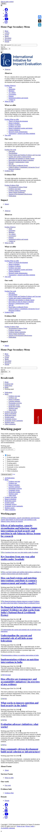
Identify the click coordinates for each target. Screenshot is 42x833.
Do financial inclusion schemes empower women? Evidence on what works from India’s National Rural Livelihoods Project (21, 611)
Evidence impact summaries (17, 190)
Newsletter (8, 38)
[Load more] (13, 474)
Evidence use (13, 398)
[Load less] (14, 474)
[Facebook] (6, 10)
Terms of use (21, 826)
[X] (6, 13)
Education (12, 151)
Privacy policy (30, 826)
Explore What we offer (12, 119)
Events (7, 34)
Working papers (9, 422)
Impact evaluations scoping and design (20, 128)
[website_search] (2, 452)
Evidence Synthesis (15, 125)
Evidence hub (9, 384)
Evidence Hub (9, 171)
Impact (7, 204)
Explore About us (10, 85)
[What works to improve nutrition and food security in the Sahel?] (21, 709)
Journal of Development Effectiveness (20, 194)
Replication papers (10, 415)
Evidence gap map (14, 396)
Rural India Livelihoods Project (18, 165)
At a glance (12, 92)
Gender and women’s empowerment (20, 157)
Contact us (12, 99)
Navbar (4, 3)
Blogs (6, 31)
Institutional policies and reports (18, 98)
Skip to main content (7, 1)
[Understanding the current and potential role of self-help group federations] (21, 645)
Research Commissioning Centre (19, 162)
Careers (7, 33)
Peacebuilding (13, 153)
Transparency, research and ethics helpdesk (22, 133)
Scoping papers (9, 417)
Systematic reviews (11, 419)
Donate (7, 41)
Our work (8, 135)
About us (7, 69)
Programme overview (15, 403)
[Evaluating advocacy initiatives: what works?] (21, 731)
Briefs (6, 387)
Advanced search (6, 447)
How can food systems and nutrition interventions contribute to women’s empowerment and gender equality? (19, 580)
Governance (12, 94)
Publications (12, 196)
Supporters (12, 89)
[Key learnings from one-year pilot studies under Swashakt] (21, 563)
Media (7, 36)
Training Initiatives (14, 130)
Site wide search (6, 45)
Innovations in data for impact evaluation (21, 160)
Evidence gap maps (15, 126)
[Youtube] (6, 19)
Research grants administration (18, 132)
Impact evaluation (14, 123)
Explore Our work (10, 149)
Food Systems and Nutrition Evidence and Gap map (25, 155)
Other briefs (12, 410)
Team (10, 87)
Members (11, 91)
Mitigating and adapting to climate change (21, 158)
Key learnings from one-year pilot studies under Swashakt (18, 557)
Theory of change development (18, 121)
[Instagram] (6, 22)
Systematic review (14, 405)
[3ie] (21, 66)
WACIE (11, 164)
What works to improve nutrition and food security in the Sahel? (19, 704)
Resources (8, 40)
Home (6, 382)
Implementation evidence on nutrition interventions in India (20, 660)
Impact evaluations (10, 413)
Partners (11, 96)
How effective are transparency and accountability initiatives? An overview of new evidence (20, 682)
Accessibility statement (8, 828)
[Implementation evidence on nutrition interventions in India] (21, 666)
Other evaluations (10, 424)
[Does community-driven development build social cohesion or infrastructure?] (21, 756)
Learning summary (14, 401)
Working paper (13, 408)
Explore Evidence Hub (12, 185)
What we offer (9, 101)
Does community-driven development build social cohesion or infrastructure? (20, 750)
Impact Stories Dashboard (17, 192)
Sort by (3, 47)
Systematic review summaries (14, 420)
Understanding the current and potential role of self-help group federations (16, 638)
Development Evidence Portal (18, 187)
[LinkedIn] (6, 16)
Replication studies (14, 406)
